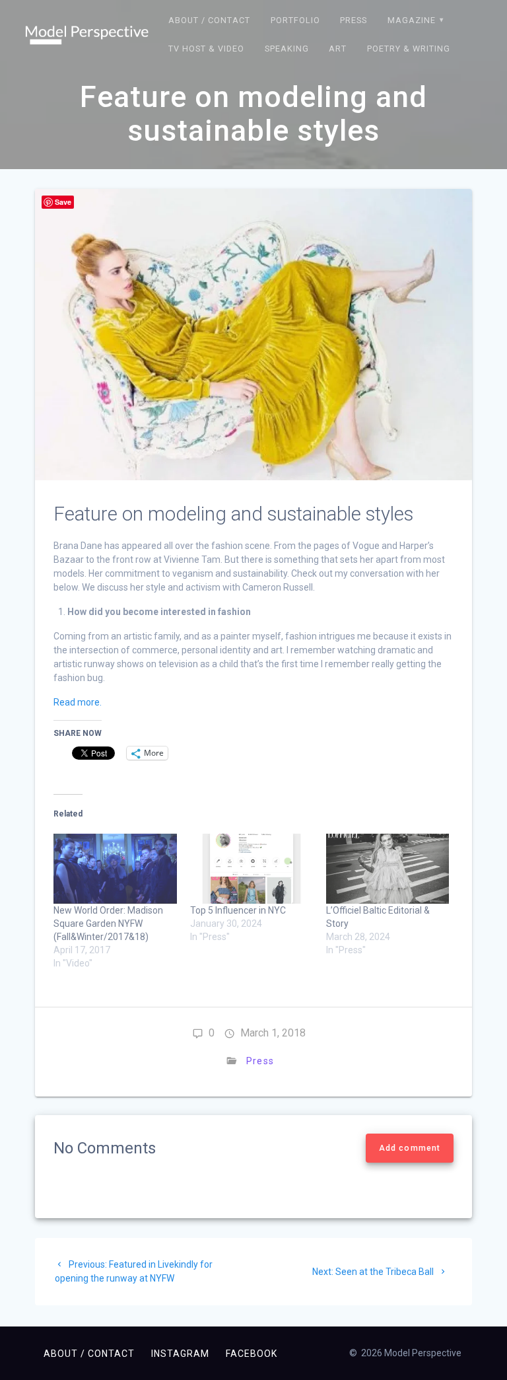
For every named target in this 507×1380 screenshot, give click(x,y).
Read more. (77, 702)
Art (338, 49)
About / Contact (209, 20)
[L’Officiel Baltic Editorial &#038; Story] (387, 869)
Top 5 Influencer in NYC (238, 910)
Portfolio (295, 20)
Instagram (180, 1353)
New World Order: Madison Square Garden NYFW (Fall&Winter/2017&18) (108, 923)
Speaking (287, 49)
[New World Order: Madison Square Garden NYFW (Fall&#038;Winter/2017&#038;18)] (114, 869)
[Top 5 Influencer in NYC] (251, 869)
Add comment (409, 1148)
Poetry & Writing (408, 49)
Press (353, 20)
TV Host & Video (206, 49)
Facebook (251, 1353)
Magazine (412, 20)
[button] (86, 35)
